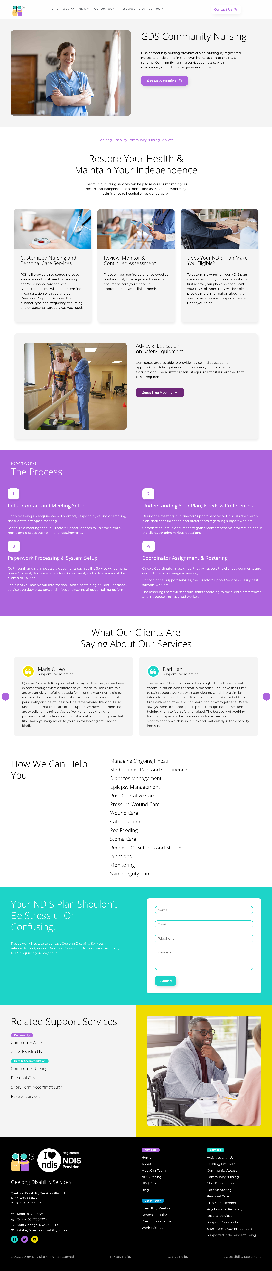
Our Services (103, 8)
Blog (142, 8)
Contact (154, 8)
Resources (127, 8)
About (66, 8)
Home (53, 8)
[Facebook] (14, 1239)
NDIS (82, 8)
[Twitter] (24, 1239)
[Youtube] (34, 1239)
